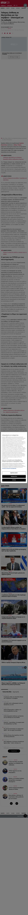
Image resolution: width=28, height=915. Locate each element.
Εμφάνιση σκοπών (14, 472)
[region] (14, 457)
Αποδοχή (14, 479)
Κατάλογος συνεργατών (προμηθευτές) (9, 468)
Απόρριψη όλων (14, 476)
